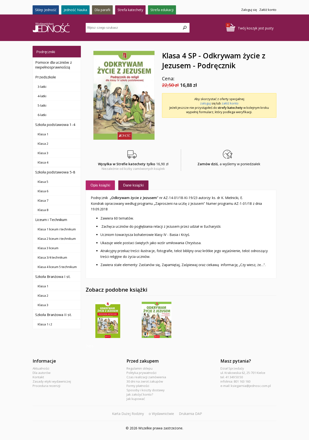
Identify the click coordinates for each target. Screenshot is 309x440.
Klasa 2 (43, 143)
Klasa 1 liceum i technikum (57, 229)
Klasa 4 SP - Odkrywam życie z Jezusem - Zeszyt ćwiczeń (156, 320)
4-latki (42, 96)
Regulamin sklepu (139, 368)
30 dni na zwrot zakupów (144, 381)
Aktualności (41, 368)
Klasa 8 (43, 210)
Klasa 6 (43, 191)
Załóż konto (267, 9)
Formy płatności (137, 386)
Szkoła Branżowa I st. (52, 276)
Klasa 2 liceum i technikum (57, 238)
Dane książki (133, 185)
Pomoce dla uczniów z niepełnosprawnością (53, 64)
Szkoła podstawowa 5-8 (55, 172)
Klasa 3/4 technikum (52, 257)
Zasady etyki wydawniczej (52, 381)
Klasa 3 (43, 153)
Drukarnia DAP (190, 413)
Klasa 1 (43, 134)
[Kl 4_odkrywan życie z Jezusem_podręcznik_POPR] (124, 95)
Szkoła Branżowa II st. (53, 314)
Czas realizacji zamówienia (146, 377)
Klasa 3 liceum (48, 248)
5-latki (42, 105)
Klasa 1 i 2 (45, 324)
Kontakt (38, 377)
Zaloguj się (249, 9)
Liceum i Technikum (51, 219)
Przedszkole (45, 77)
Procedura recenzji (46, 386)
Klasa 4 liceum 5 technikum (57, 267)
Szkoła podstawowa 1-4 (55, 124)
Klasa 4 (43, 162)
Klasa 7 (43, 200)
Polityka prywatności (141, 373)
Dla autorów (41, 373)
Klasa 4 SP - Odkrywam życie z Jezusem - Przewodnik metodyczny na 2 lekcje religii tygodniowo (107, 320)
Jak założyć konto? (139, 394)
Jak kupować (135, 399)
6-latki (42, 115)
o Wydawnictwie (161, 413)
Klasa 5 (43, 181)
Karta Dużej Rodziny (128, 413)
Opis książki (100, 185)
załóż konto (230, 103)
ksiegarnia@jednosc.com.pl (251, 386)
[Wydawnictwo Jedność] (59, 28)
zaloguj (205, 103)
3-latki (42, 86)
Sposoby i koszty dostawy (145, 390)
